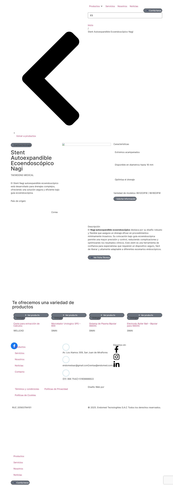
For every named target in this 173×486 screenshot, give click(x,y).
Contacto (19, 371)
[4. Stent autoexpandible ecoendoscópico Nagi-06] (86, 145)
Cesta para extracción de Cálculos (26, 324)
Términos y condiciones (27, 389)
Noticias (19, 365)
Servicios (19, 353)
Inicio (90, 25)
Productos (20, 347)
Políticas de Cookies (25, 395)
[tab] (125, 226)
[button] (96, 6)
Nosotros (19, 359)
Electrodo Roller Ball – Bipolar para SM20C (142, 324)
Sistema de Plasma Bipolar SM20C (102, 324)
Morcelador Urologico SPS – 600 (65, 324)
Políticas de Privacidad (56, 389)
